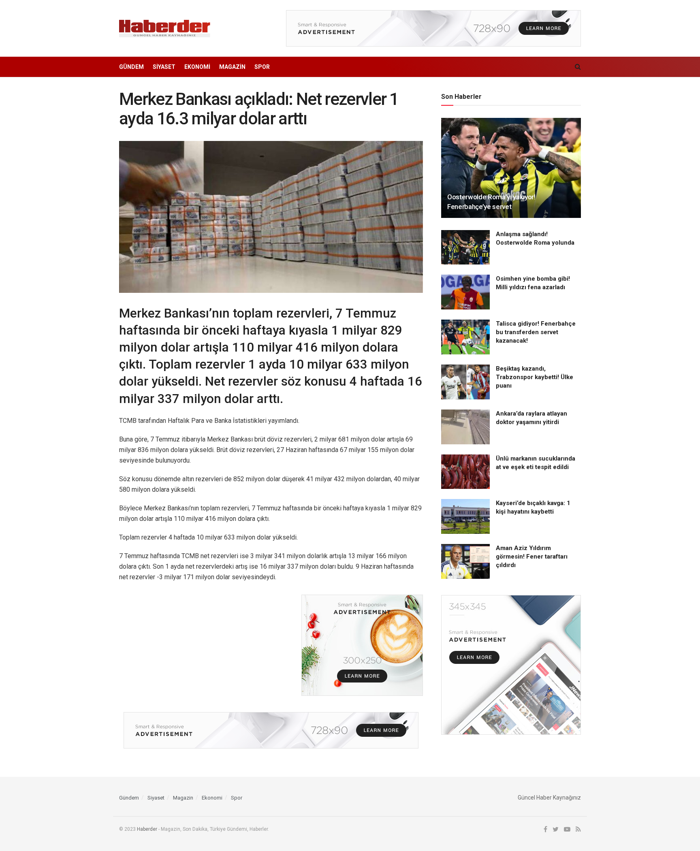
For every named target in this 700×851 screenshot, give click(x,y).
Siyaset (164, 67)
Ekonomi (197, 67)
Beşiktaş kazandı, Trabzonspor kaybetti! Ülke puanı (534, 377)
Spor (262, 67)
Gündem (131, 67)
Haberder (147, 829)
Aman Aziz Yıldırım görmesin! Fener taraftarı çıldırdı (532, 556)
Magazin (232, 67)
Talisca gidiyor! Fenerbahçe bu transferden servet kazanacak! (536, 332)
